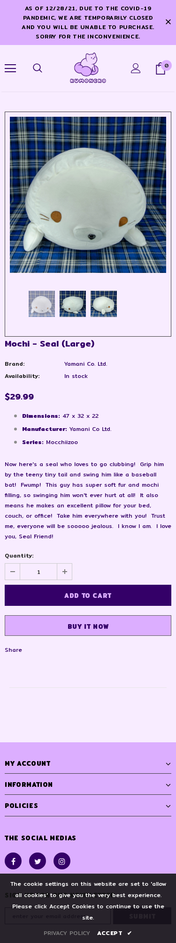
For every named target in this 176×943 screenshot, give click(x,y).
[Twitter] (37, 860)
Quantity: (19, 555)
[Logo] (88, 67)
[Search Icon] (37, 68)
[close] (168, 22)
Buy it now (88, 626)
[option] (88, 195)
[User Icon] (136, 68)
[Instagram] (62, 860)
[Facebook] (13, 860)
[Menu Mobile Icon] (10, 68)
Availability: (22, 375)
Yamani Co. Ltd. (85, 363)
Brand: (14, 363)
